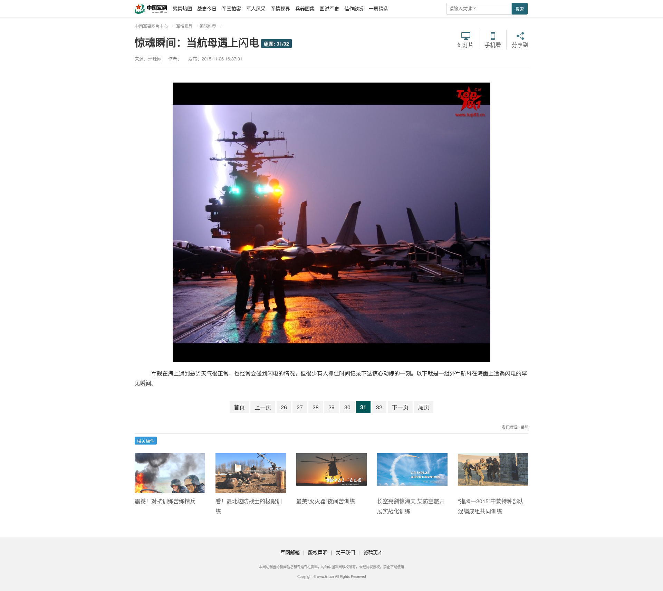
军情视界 (280, 8)
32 (379, 407)
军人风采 (256, 8)
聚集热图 (182, 8)
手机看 (492, 44)
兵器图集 (305, 8)
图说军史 (329, 8)
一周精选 (378, 8)
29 (331, 407)
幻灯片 (465, 44)
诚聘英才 (373, 552)
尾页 (423, 407)
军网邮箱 (290, 552)
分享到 (520, 44)
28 (316, 407)
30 (347, 407)
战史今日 (207, 8)
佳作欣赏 (354, 8)
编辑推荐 (208, 26)
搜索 (520, 9)
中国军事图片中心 (151, 26)
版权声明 (317, 552)
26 (284, 407)
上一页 (262, 407)
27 (300, 407)
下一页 (400, 407)
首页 (239, 407)
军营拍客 (231, 8)
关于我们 (345, 552)
